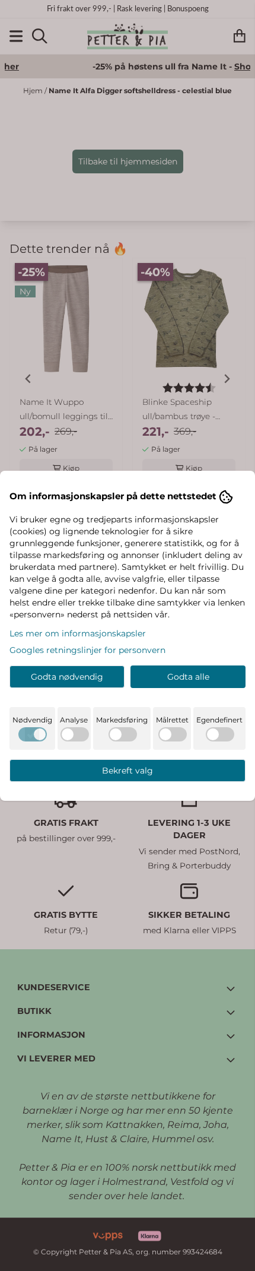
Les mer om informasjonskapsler (77, 633)
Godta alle (188, 676)
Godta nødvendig (67, 676)
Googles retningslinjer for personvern (87, 650)
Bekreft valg (127, 770)
